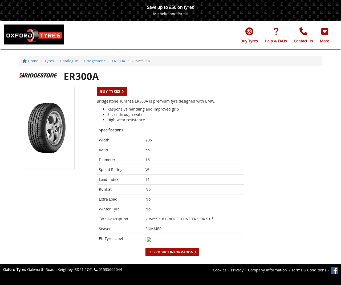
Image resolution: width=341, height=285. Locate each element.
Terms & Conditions (308, 269)
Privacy (237, 269)
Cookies (219, 269)
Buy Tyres (110, 91)
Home (32, 60)
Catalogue (69, 60)
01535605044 (110, 269)
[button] (324, 35)
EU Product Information (171, 252)
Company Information (267, 269)
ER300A (118, 60)
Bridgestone (95, 60)
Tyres (49, 60)
